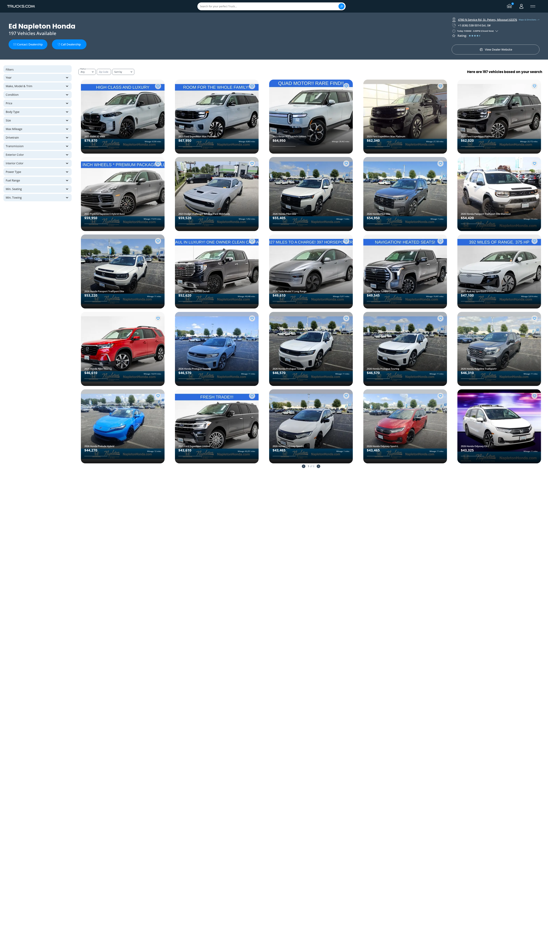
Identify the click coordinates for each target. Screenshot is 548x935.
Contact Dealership (30, 44)
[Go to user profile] (521, 6)
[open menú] (532, 6)
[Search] (341, 6)
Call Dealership (71, 44)
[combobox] (123, 72)
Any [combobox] (83, 71)
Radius (83, 69)
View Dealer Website (498, 49)
